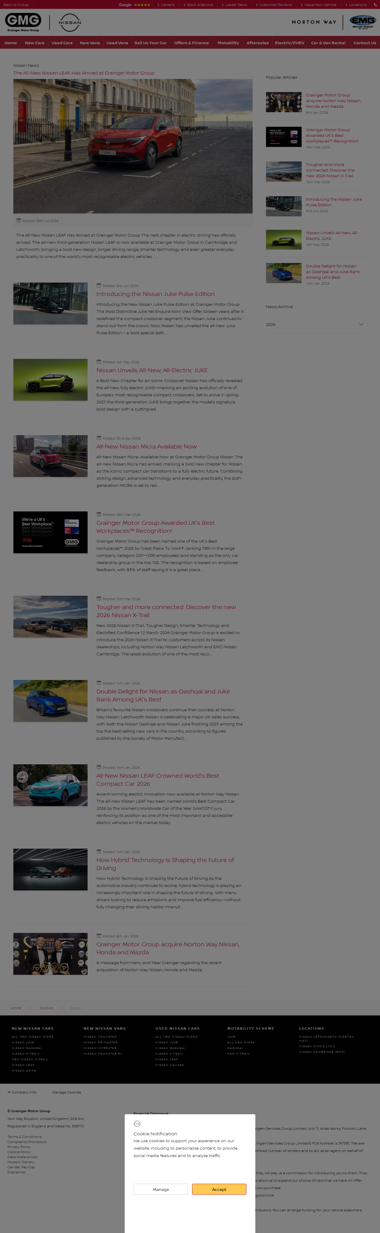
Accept (219, 1189)
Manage (161, 1189)
